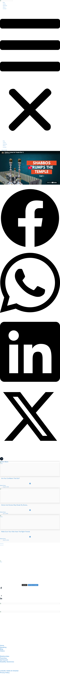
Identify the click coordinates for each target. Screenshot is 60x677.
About (4, 7)
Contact (4, 8)
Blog (4, 2)
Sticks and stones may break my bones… (14, 505)
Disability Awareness (7, 662)
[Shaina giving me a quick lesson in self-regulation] (10, 567)
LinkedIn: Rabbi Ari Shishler (9, 671)
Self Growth (4, 660)
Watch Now (3, 485)
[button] (30, 75)
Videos (4, 4)
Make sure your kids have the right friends (15, 532)
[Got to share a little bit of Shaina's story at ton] (30, 573)
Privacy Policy (5, 672)
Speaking (5, 5)
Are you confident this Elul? (10, 478)
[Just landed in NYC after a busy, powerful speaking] (50, 569)
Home (2, 645)
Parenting (3, 658)
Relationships (4, 656)
